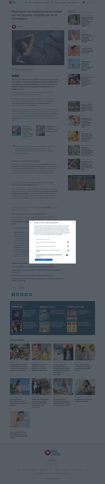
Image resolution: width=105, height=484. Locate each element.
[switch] (67, 242)
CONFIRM (44, 259)
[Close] (73, 223)
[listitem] (52, 239)
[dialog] (52, 242)
